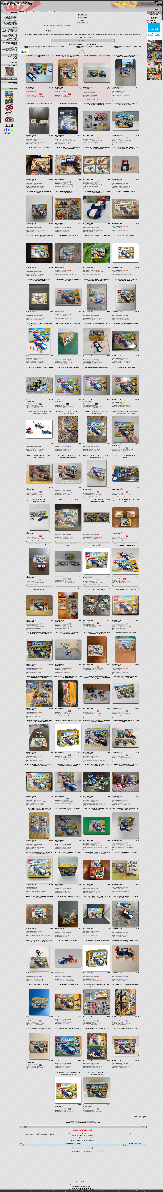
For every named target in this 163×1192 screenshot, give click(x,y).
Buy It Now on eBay (117, 87)
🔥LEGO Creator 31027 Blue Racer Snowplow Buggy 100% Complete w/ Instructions (39, 324)
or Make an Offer (30, 88)
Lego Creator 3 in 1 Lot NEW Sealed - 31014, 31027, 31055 (125, 500)
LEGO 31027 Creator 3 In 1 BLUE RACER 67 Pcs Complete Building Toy (68, 148)
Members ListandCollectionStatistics (154, 16)
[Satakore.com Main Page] (21, 6)
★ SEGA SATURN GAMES (11, 14)
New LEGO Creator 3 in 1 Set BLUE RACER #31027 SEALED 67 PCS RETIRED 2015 (39, 853)
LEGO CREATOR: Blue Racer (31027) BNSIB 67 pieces (97, 941)
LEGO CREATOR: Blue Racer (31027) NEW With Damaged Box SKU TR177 (97, 632)
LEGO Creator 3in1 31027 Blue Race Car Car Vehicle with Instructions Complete (68, 765)
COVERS (15, 61)
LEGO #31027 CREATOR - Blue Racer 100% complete (125, 853)
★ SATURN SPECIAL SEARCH (10, 18)
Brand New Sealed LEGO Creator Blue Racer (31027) (39, 192)
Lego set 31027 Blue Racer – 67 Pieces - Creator (97, 55)
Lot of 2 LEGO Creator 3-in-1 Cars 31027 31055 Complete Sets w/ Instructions (125, 765)
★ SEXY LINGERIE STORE (10, 50)
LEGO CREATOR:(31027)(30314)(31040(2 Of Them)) (39, 103)
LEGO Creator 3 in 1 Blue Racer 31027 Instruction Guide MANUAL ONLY (39, 588)
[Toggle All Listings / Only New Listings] (26, 47)
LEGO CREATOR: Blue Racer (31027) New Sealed (68, 720)
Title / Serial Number (73, 1143)
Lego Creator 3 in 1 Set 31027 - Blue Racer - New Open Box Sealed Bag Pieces (68, 456)
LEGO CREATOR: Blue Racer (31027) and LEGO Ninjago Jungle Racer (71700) (97, 853)
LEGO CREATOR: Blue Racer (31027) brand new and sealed (68, 1029)
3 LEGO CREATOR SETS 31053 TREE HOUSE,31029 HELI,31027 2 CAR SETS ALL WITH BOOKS (97, 678)
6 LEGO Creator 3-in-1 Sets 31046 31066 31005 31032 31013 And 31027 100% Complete (39, 809)
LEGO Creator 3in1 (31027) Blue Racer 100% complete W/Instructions (68, 632)
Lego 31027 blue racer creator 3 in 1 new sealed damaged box (97, 236)
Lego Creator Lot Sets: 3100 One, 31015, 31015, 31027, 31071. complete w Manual (97, 588)
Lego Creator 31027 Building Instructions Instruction (68, 368)
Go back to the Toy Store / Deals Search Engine (82, 1137)
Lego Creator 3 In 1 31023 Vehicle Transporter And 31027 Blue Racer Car (39, 500)
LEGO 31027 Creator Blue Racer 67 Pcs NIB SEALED (125, 1029)
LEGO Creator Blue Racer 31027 (125, 235)
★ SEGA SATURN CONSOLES (10, 17)
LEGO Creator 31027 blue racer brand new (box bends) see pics (125, 324)
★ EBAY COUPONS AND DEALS (9, 52)
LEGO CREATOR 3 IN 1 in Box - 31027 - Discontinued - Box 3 (125, 368)
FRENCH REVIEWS (12, 56)
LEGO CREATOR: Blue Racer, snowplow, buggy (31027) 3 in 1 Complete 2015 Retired (39, 721)
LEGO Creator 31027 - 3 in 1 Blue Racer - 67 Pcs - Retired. (39, 56)
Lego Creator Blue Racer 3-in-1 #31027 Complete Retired (125, 941)
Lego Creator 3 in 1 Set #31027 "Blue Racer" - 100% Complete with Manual (39, 412)
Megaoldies (9, 112)
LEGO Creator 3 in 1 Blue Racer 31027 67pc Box (97, 323)
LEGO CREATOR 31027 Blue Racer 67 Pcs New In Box (68, 853)
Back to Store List (142, 50)
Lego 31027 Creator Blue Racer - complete (68, 896)
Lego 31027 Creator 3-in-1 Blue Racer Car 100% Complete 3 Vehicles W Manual (39, 941)
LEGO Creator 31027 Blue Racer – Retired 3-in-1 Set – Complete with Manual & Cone (126, 544)
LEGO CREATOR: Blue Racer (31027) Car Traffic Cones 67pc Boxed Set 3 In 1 (68, 1073)
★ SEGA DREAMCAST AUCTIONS (11, 44)
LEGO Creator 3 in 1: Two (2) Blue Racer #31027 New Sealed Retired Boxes (97, 500)
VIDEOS (15, 57)
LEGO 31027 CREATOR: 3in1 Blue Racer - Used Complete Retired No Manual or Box (125, 148)
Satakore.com (88, 1151)
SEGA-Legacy (9, 113)
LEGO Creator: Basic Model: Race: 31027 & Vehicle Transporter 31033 (97, 765)
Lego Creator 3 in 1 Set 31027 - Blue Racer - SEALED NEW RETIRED (68, 56)
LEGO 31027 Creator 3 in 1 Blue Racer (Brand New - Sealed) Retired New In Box (39, 765)
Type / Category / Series (135, 1143)
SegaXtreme (9, 115)
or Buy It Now (86, 88)
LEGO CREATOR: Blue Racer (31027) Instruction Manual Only (68, 280)
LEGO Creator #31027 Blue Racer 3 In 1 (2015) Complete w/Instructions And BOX (96, 985)
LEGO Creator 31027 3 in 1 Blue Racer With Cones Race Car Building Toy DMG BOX (125, 56)
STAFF (15, 83)
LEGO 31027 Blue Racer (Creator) (125, 191)
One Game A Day (154, 22)
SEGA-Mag (9, 111)
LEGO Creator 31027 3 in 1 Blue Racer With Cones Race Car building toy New (96, 456)
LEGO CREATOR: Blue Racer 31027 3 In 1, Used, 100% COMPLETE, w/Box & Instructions (126, 588)
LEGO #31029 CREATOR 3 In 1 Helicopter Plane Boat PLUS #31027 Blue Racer (39, 677)
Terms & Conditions (85, 1186)
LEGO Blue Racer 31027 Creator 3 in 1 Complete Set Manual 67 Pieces (97, 192)
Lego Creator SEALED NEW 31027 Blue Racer (68, 323)
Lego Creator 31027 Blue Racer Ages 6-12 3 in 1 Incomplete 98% (126, 809)
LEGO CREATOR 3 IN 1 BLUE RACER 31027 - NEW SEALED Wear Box (68, 677)
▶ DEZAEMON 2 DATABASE (10, 24)
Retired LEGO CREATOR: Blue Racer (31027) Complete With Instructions (97, 1029)
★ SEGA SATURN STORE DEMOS (9, 32)
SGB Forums (9, 109)
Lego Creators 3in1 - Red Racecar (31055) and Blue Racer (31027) (125, 985)
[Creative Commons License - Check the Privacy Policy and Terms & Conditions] (9, 125)
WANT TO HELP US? (12, 84)
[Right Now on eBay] (24, 53)
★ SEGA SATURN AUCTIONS (10, 42)
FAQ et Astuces (11, 39)
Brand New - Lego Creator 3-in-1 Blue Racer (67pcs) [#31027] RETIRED (125, 677)
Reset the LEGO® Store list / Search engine (82, 1140)
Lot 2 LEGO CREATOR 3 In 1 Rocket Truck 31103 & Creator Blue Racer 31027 (39, 368)
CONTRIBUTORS (13, 86)
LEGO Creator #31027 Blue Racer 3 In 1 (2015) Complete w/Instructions (125, 897)
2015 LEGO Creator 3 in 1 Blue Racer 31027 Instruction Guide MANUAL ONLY (39, 1029)
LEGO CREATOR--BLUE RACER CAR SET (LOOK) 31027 (68, 544)
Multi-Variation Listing (117, 489)
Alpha (20, 1143)
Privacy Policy (76, 1186)
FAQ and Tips (11, 38)
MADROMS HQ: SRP (12, 62)
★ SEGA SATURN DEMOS (11, 16)
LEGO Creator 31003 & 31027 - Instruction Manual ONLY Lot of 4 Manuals (96, 148)
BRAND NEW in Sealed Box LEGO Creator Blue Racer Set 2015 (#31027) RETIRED (39, 632)
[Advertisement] (154, 108)
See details (136, 1191)
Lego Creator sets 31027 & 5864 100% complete (68, 588)
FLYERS (15, 58)
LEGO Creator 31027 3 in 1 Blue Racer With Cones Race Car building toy (39, 236)
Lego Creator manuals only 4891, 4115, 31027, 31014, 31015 (68, 192)
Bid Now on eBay (30, 87)
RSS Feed (152, 20)
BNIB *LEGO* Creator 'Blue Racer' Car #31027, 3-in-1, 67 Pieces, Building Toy (97, 897)
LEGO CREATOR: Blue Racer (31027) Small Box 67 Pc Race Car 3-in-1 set (97, 544)
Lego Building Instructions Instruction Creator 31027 (97, 368)
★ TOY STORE (13, 47)
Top (140, 1126)
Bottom (143, 1126)
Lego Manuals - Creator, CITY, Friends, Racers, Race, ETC (125, 456)
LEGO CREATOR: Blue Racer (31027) (68, 103)
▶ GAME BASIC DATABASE (10, 23)
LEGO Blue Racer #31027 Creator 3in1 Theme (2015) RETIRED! (97, 412)
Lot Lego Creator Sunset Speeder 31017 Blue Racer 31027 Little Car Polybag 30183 (97, 104)
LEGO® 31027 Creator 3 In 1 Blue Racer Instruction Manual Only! (97, 809)
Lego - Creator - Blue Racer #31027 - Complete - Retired (68, 809)
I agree (144, 1191)
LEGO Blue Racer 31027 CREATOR (68, 940)
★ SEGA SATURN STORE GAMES (9, 31)
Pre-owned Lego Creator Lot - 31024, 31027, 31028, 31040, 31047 (125, 721)
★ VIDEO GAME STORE (11, 34)
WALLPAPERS (13, 59)
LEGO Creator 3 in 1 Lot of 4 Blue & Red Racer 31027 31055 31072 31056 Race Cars (96, 280)
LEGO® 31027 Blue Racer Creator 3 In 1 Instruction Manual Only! (39, 897)
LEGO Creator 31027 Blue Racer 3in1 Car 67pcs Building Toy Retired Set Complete (126, 412)
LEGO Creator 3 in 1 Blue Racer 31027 (68, 500)
